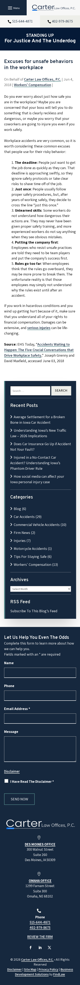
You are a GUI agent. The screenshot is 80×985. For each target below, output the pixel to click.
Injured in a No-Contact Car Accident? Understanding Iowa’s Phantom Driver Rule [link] (35, 463)
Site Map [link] (30, 969)
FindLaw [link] (59, 974)
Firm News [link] (22, 532)
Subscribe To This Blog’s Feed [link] (33, 611)
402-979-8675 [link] (62, 21)
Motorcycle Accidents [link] (30, 548)
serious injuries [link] (38, 327)
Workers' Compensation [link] (32, 84)
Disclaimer (12, 771)
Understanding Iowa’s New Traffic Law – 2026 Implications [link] (38, 433)
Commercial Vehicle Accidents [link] (37, 524)
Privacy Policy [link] (48, 969)
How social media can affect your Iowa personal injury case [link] (37, 479)
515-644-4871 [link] (22, 21)
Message (11, 731)
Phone (9, 685)
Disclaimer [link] (14, 969)
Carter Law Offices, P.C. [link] (42, 79)
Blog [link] (17, 508)
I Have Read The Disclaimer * (32, 781)
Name (9, 662)
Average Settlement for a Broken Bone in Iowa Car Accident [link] (37, 419)
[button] (13, 7)
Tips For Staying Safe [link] (30, 556)
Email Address (17, 708)
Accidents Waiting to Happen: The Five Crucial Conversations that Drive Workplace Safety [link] (39, 350)
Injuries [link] (20, 540)
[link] (53, 8)
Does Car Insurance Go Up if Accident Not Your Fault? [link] (40, 446)
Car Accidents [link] (24, 516)
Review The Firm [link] (40, 936)
